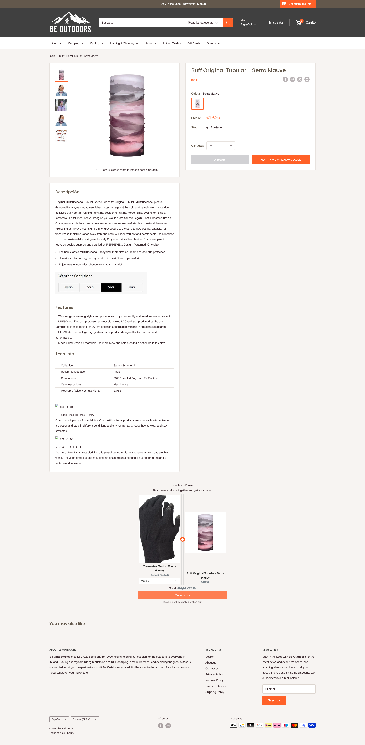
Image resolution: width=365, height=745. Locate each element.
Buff (194, 79)
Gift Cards (193, 43)
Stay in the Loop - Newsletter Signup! (183, 3)
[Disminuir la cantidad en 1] (211, 146)
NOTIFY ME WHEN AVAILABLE (281, 159)
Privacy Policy (214, 674)
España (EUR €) (81, 719)
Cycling (94, 43)
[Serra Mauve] (197, 104)
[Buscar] (228, 22)
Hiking (53, 43)
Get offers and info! (300, 3)
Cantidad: (197, 145)
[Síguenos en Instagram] (168, 725)
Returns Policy (214, 680)
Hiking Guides (172, 43)
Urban (148, 43)
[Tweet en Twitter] (299, 79)
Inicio (52, 56)
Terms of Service (215, 686)
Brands (211, 43)
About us (210, 662)
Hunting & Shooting (122, 43)
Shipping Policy (214, 692)
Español (56, 719)
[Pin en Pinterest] (292, 79)
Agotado (220, 159)
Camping (73, 43)
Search (209, 656)
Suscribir (274, 700)
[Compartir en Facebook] (285, 79)
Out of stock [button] (182, 591)
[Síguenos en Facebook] (160, 725)
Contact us (212, 668)
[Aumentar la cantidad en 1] (231, 146)
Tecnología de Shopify (61, 733)
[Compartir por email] (307, 79)
